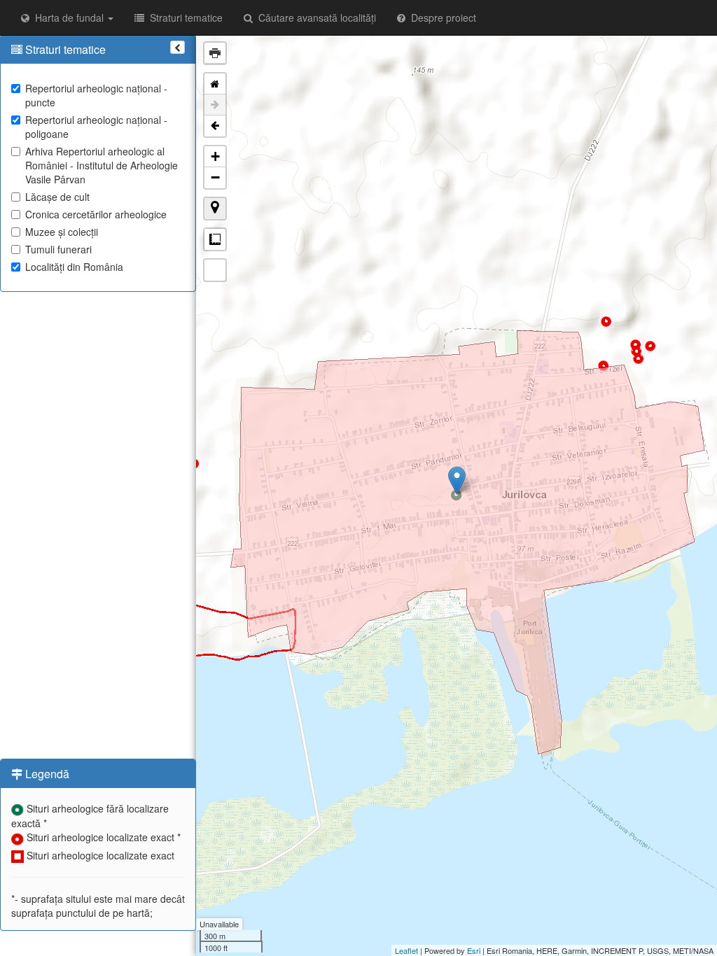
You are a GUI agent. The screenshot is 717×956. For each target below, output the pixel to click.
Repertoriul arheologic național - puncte (96, 95)
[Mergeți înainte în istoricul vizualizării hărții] (214, 104)
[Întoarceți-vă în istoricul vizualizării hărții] (214, 125)
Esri (473, 950)
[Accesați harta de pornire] (214, 83)
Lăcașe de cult (57, 197)
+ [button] (215, 156)
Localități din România (74, 267)
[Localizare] (214, 208)
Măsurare (214, 239)
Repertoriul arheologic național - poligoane (96, 127)
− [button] (215, 177)
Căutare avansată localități (314, 17)
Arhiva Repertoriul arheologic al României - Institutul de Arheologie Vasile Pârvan (101, 165)
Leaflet (406, 950)
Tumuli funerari (58, 249)
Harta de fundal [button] (67, 17)
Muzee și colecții (61, 232)
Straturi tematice (183, 17)
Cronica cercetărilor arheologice (96, 214)
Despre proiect (440, 17)
